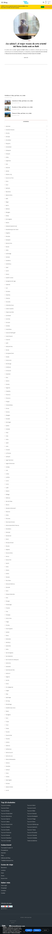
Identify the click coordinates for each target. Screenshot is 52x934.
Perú (7, 597)
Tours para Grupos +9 (7, 847)
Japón (7, 442)
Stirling (8, 701)
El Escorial (8, 370)
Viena (7, 773)
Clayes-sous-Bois (10, 312)
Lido (7, 470)
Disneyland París (10, 353)
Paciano (8, 577)
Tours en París (5, 808)
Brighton (8, 233)
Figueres (8, 387)
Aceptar (28, 930)
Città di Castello (10, 308)
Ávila (7, 181)
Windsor (8, 783)
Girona (7, 408)
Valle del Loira (9, 756)
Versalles (8, 766)
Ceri (7, 288)
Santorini (8, 673)
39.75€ (42, 6)
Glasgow (8, 415)
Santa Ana (8, 663)
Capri (7, 267)
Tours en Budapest (32, 816)
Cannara (8, 257)
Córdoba (8, 325)
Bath (29, 40)
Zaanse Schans (9, 787)
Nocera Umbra (9, 553)
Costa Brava (8, 329)
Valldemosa (8, 749)
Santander (8, 666)
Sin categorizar (9, 687)
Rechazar (37, 930)
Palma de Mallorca (10, 584)
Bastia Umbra (9, 195)
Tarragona (8, 714)
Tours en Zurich (31, 808)
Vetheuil (8, 769)
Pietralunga (9, 604)
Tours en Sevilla (5, 830)
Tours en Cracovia (32, 835)
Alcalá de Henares (10, 129)
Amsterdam (8, 147)
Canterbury (8, 264)
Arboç (7, 157)
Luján (7, 487)
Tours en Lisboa (5, 821)
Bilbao (7, 215)
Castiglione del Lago (11, 281)
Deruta (7, 350)
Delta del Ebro (9, 346)
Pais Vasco (8, 580)
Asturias (8, 167)
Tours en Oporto (5, 819)
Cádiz (7, 250)
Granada (8, 418)
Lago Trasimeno (9, 460)
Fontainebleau (9, 405)
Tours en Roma (5, 810)
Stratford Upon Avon (10, 707)
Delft (7, 343)
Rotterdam (8, 639)
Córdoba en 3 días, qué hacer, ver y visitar (15, 95)
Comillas (8, 319)
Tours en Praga (31, 819)
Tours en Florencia (6, 832)
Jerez (7, 446)
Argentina (8, 160)
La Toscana (8, 453)
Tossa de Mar (9, 735)
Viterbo (7, 776)
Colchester (8, 315)
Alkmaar (8, 136)
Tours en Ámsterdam (6, 813)
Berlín (7, 205)
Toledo (7, 728)
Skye (7, 694)
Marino (7, 504)
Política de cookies (6, 932)
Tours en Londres (5, 805)
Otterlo (7, 570)
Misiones (8, 518)
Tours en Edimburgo (33, 824)
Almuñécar (8, 140)
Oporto (7, 563)
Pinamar (8, 608)
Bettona (8, 208)
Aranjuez (8, 153)
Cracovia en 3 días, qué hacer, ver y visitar (22, 100)
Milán (7, 515)
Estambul (8, 374)
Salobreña (8, 645)
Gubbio (7, 425)
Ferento (7, 384)
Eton (7, 377)
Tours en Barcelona (6, 816)
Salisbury (8, 642)
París (7, 590)
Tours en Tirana (31, 830)
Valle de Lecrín (9, 752)
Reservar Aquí (48, 6)
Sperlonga (8, 697)
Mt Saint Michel (9, 542)
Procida (7, 625)
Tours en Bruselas (32, 832)
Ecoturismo (8, 360)
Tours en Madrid (5, 827)
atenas (7, 171)
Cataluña (8, 284)
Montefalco (8, 528)
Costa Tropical (9, 336)
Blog (5, 2)
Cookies (3, 893)
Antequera (8, 150)
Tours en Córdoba (32, 838)
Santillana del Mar (10, 670)
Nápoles (8, 549)
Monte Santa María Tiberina (12, 525)
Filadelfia (8, 391)
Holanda (8, 429)
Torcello (8, 731)
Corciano (8, 322)
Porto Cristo (9, 618)
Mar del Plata (9, 501)
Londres (8, 477)
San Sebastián (9, 656)
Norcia (7, 556)
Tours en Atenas (5, 835)
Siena (7, 683)
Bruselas (8, 236)
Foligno (7, 401)
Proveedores (4, 850)
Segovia (8, 676)
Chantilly (8, 295)
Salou (7, 649)
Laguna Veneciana (10, 463)
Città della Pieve (10, 305)
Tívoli (7, 725)
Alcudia (7, 133)
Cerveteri (8, 291)
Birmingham (9, 219)
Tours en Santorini (32, 827)
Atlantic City (9, 174)
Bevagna (8, 212)
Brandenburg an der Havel (12, 229)
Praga (7, 621)
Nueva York (8, 559)
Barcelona (8, 191)
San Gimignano (9, 652)
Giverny (7, 411)
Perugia (8, 601)
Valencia (8, 745)
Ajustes (45, 930)
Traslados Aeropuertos (7, 860)
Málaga (7, 494)
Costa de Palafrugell (11, 332)
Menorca (8, 511)
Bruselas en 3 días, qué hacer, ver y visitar (22, 107)
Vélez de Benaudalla (10, 759)
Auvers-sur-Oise (9, 178)
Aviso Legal (4, 885)
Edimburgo (8, 363)
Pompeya (8, 614)
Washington (9, 780)
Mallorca (8, 497)
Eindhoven (8, 367)
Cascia (7, 274)
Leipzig (7, 467)
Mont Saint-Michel (10, 522)
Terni (7, 718)
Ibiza (7, 432)
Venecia (8, 762)
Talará (7, 711)
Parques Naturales (10, 594)
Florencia (8, 394)
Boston (7, 222)
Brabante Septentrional (11, 226)
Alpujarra (8, 143)
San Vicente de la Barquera (12, 659)
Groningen (8, 422)
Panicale (8, 587)
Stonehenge (9, 704)
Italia (7, 439)
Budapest (8, 239)
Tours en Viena (31, 805)
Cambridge (8, 253)
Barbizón (8, 188)
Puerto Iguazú (9, 628)
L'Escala (8, 449)
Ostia (7, 566)
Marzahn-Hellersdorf (11, 508)
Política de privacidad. (15, 932)
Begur (7, 202)
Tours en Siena (31, 821)
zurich (7, 790)
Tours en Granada (6, 840)
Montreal (8, 532)
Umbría (7, 742)
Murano (7, 546)
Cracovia (8, 339)
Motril (7, 539)
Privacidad (4, 888)
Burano (7, 246)
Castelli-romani (9, 277)
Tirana (7, 721)
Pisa (7, 611)
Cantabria (8, 260)
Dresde (7, 356)
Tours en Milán (31, 810)
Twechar (8, 738)
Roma (7, 635)
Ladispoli (8, 456)
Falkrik (7, 380)
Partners (3, 853)
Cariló (7, 270)
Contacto (3, 890)
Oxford (7, 573)
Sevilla (7, 680)
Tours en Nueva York (6, 824)
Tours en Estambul (6, 838)
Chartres (8, 298)
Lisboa (7, 473)
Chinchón (8, 301)
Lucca (7, 480)
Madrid (7, 491)
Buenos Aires (9, 243)
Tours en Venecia (31, 813)
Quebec (7, 632)
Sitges (7, 690)
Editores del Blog (5, 858)
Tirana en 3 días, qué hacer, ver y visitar (22, 113)
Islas (7, 436)
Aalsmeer (8, 126)
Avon (7, 184)
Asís (7, 164)
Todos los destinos (32, 840)
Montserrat (8, 535)
